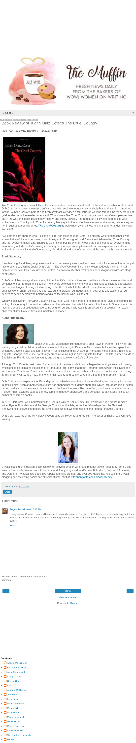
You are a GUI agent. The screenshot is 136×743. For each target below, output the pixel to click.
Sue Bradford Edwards (19, 735)
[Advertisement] (68, 28)
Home (68, 591)
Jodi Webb (12, 694)
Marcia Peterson (15, 703)
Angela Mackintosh (21, 509)
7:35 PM (37, 509)
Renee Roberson (16, 726)
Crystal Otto (13, 681)
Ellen (9, 685)
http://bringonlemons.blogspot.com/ (91, 477)
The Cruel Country (50, 225)
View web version (68, 597)
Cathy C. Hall (14, 676)
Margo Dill (12, 708)
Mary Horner (13, 712)
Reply (13, 525)
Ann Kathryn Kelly (16, 667)
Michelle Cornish (16, 717)
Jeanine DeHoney (16, 690)
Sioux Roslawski (15, 730)
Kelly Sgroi (12, 699)
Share (7, 492)
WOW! (10, 739)
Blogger (74, 603)
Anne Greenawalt (16, 672)
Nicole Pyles (13, 721)
